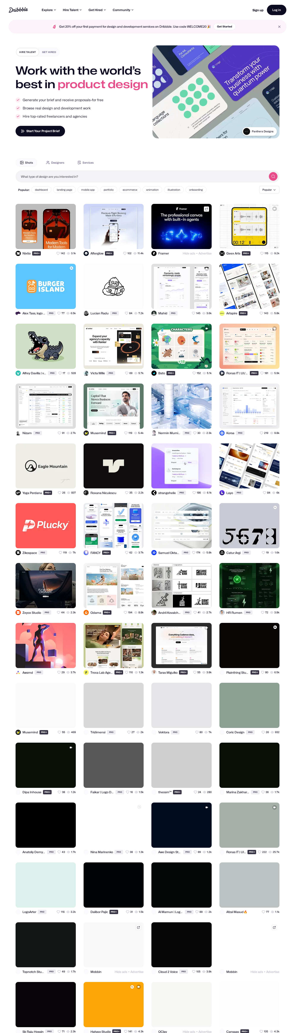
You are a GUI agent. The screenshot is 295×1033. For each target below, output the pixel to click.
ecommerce (130, 189)
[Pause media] (159, 131)
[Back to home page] (18, 10)
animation (152, 189)
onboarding (196, 189)
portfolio (109, 189)
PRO (37, 253)
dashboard (41, 189)
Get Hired (96, 10)
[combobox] (141, 176)
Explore (47, 10)
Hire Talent (70, 10)
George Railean (263, 131)
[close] (279, 26)
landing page (64, 189)
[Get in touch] (51, 242)
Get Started (224, 26)
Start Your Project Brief (43, 131)
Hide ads (189, 253)
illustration (174, 189)
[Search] (273, 176)
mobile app (88, 189)
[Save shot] (60, 242)
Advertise (205, 253)
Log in (276, 10)
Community (121, 10)
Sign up (257, 10)
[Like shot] (68, 242)
